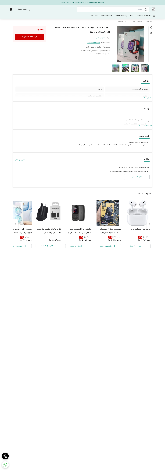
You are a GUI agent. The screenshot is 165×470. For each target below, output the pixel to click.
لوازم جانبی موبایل (136, 21)
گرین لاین (100, 37)
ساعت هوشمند (122, 21)
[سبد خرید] (11, 9)
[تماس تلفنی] (5, 456)
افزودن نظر (20, 159)
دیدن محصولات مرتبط (29, 36)
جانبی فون (149, 21)
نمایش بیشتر (147, 98)
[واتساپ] (5, 464)
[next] (15, 224)
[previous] (150, 224)
